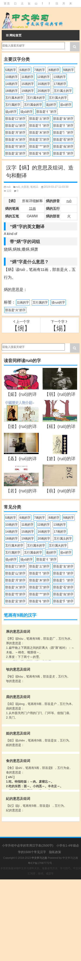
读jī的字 (51, 104)
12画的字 (43, 77)
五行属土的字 (63, 90)
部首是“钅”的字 (39, 153)
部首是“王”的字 (39, 139)
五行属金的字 (33, 104)
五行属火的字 (58, 97)
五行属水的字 (36, 97)
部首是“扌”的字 (63, 125)
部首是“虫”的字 (63, 146)
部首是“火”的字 (15, 139)
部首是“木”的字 (39, 132)
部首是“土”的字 (39, 118)
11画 (32, 208)
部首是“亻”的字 (46, 111)
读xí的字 (65, 104)
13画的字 (59, 77)
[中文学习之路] (40, 18)
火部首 (25, 186)
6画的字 (25, 70)
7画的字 (39, 70)
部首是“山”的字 (15, 125)
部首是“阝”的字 (63, 153)
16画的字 (44, 84)
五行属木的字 (14, 97)
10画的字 (11, 77)
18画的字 (11, 90)
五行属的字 (12, 104)
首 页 (7, 3)
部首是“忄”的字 (39, 125)
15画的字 (27, 84)
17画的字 (60, 84)
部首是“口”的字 (15, 118)
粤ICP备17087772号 (40, 863)
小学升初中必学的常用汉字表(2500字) (27, 845)
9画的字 (68, 70)
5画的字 (10, 70)
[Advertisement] (40, 920)
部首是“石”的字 (63, 139)
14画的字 (11, 84)
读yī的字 (11, 111)
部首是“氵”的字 (63, 132)
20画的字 (44, 90)
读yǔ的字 (26, 111)
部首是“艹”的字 (39, 146)
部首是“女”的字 (63, 118)
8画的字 (54, 70)
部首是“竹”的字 (15, 146)
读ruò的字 (58, 302)
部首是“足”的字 (15, 153)
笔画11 (34, 186)
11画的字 (27, 77)
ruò (9, 186)
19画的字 (27, 90)
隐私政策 (55, 852)
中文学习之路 (70, 857)
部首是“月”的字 (15, 132)
